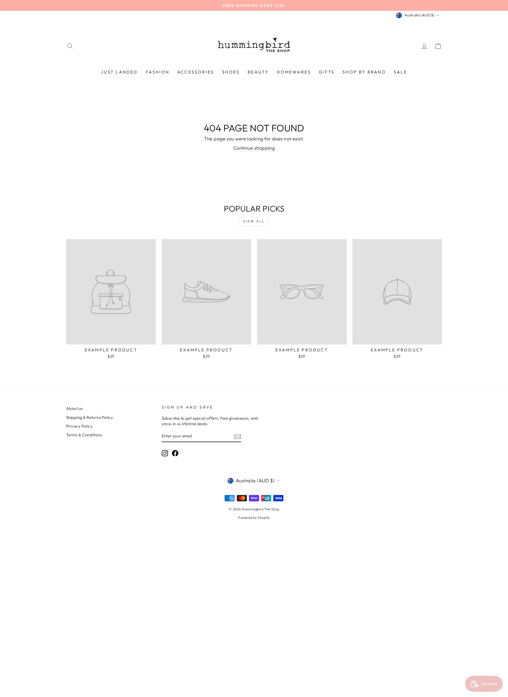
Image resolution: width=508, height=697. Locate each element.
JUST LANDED (119, 72)
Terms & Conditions (84, 434)
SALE (400, 72)
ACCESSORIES (195, 72)
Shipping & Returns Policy (89, 417)
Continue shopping (254, 148)
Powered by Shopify (254, 517)
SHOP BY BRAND (364, 72)
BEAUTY (258, 72)
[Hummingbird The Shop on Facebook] (175, 453)
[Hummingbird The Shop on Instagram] (165, 453)
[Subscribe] (237, 436)
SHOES (231, 72)
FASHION (157, 72)
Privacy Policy (79, 426)
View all (254, 221)
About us (74, 408)
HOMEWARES (294, 72)
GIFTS (326, 72)
